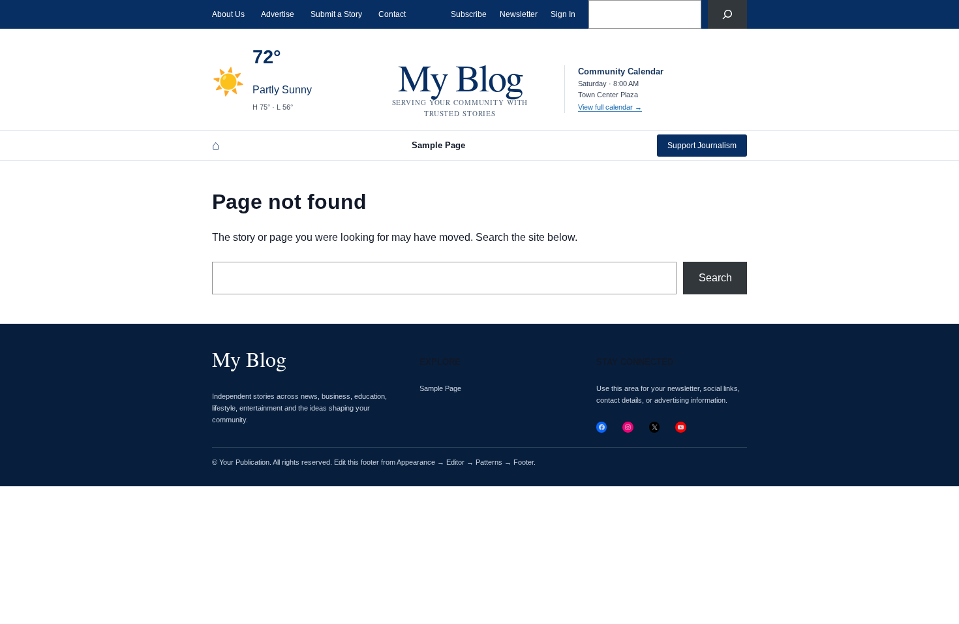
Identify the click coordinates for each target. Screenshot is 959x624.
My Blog (460, 77)
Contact (392, 14)
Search (715, 277)
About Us (228, 14)
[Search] (727, 14)
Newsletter (519, 14)
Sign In (563, 14)
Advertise (277, 14)
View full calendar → (610, 107)
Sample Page (438, 145)
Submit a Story (336, 14)
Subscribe (469, 14)
